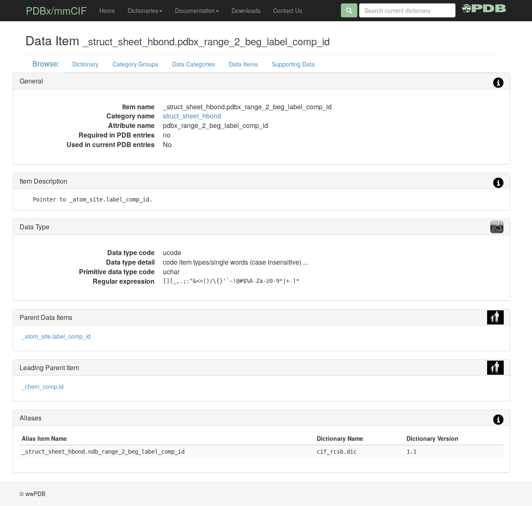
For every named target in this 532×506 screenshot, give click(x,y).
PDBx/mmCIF (56, 10)
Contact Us (287, 10)
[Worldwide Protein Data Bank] (484, 7)
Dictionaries (143, 10)
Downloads (246, 10)
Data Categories (193, 64)
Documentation (195, 10)
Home (107, 10)
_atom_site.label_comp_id (56, 336)
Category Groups (135, 64)
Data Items (243, 64)
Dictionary (85, 64)
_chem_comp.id (43, 386)
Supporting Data (293, 64)
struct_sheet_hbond (192, 115)
